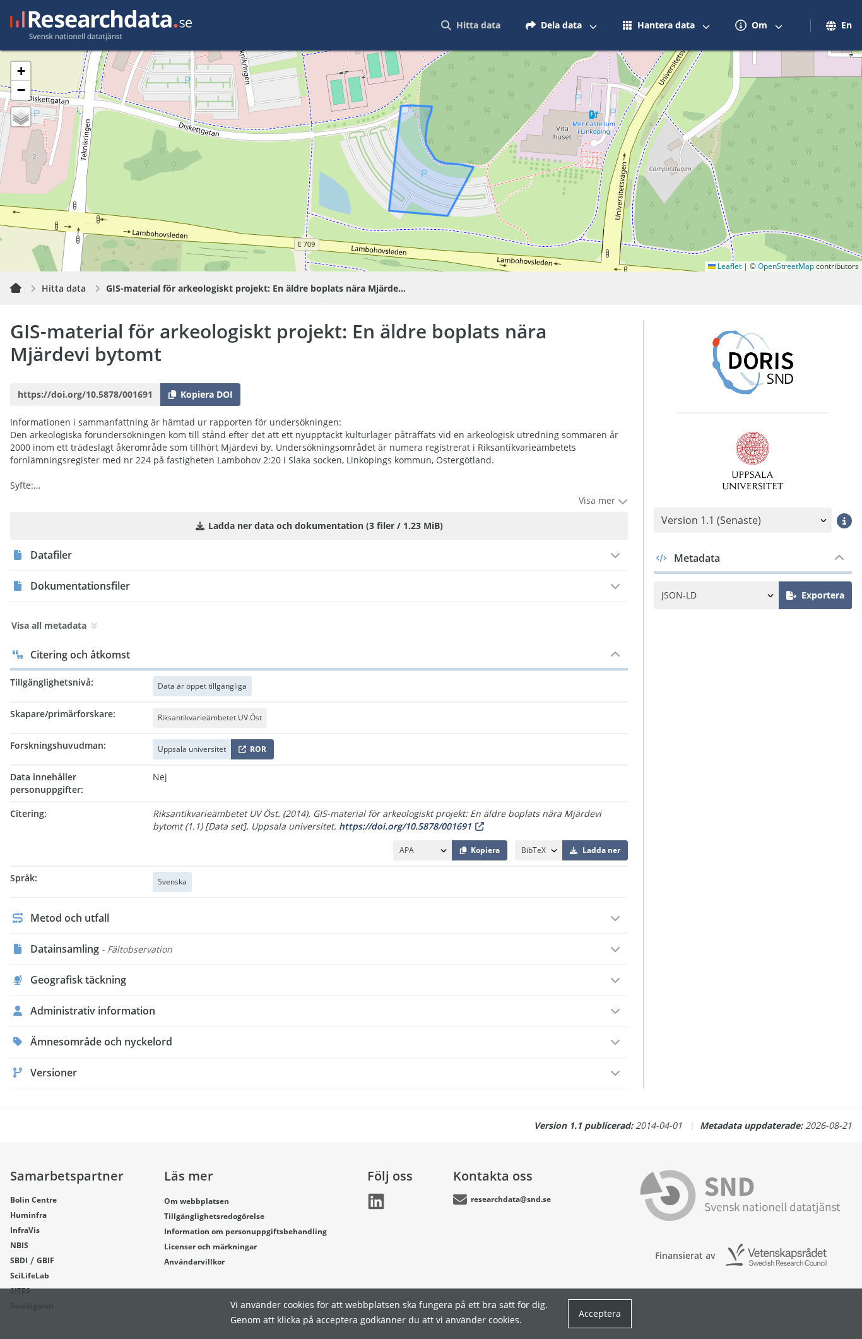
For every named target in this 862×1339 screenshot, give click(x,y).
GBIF (45, 1260)
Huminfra (28, 1215)
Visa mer (598, 500)
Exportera (822, 595)
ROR (256, 751)
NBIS (19, 1245)
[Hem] (23, 288)
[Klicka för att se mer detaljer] (844, 520)
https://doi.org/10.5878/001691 (405, 826)
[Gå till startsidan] (101, 25)
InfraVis (25, 1230)
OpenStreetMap (786, 266)
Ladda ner (601, 850)
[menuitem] (470, 25)
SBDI (19, 1260)
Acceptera (600, 1313)
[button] (20, 71)
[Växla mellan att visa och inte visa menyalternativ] (593, 25)
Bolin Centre (33, 1199)
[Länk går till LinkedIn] (376, 1201)
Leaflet (728, 266)
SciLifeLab (29, 1275)
